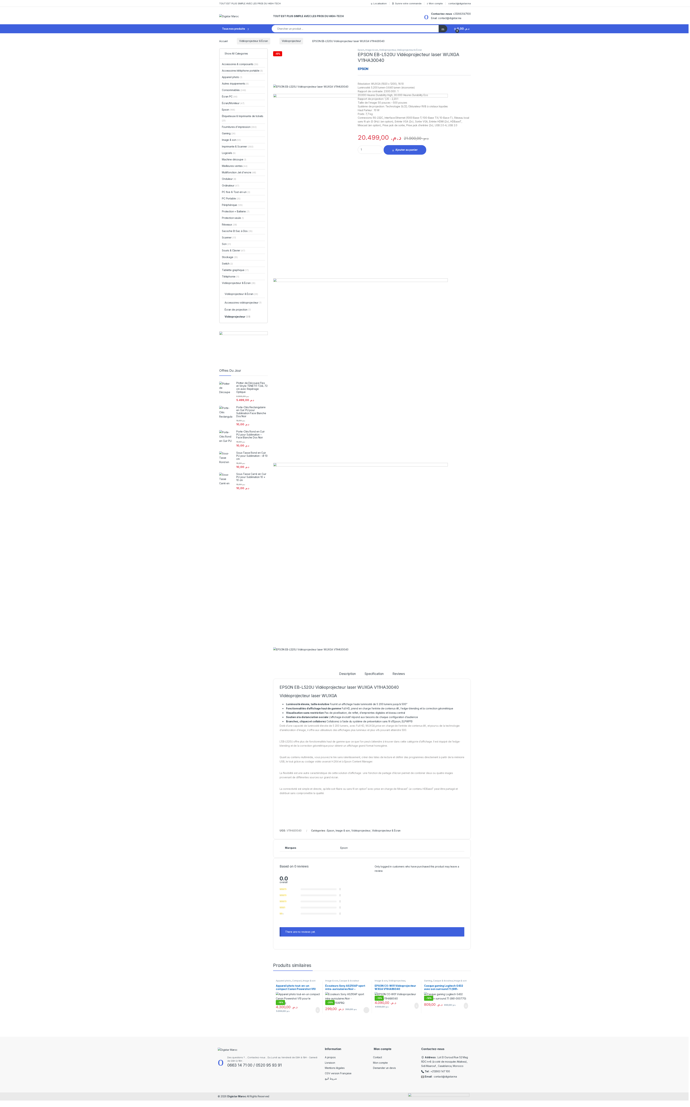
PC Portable (231, 198)
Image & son (371, 50)
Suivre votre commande (408, 3)
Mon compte (436, 3)
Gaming (428, 980)
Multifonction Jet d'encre (239, 172)
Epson (361, 50)
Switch (227, 263)
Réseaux (229, 224)
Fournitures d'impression (239, 126)
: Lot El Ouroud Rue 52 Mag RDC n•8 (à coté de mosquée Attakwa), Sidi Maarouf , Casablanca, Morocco (444, 1061)
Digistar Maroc (237, 1096)
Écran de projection (238, 309)
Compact (297, 980)
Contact (377, 1057)
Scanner (229, 237)
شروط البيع (331, 1078)
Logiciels (229, 152)
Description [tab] (347, 674)
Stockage (230, 257)
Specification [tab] (374, 674)
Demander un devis (384, 1067)
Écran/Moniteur (233, 103)
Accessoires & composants (240, 64)
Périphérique (232, 204)
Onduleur (229, 178)
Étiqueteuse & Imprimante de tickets (242, 118)
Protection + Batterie (235, 211)
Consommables (234, 90)
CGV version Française (338, 1073)
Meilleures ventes (234, 165)
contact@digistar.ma (459, 3)
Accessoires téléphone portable (242, 70)
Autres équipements (235, 83)
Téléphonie (230, 276)
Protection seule (233, 217)
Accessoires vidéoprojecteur (243, 302)
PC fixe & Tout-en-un (236, 191)
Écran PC (229, 96)
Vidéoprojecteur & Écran (253, 40)
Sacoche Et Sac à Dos (237, 231)
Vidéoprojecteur (291, 40)
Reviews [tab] (398, 674)
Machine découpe (234, 159)
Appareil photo (283, 980)
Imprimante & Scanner (237, 146)
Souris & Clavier (233, 250)
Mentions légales (335, 1067)
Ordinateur (230, 185)
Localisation (380, 3)
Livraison (330, 1062)
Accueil (223, 40)
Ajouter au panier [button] (316, 1010)
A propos (330, 1057)
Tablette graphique (235, 270)
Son (226, 243)
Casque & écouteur (349, 980)
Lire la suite (366, 1010)
